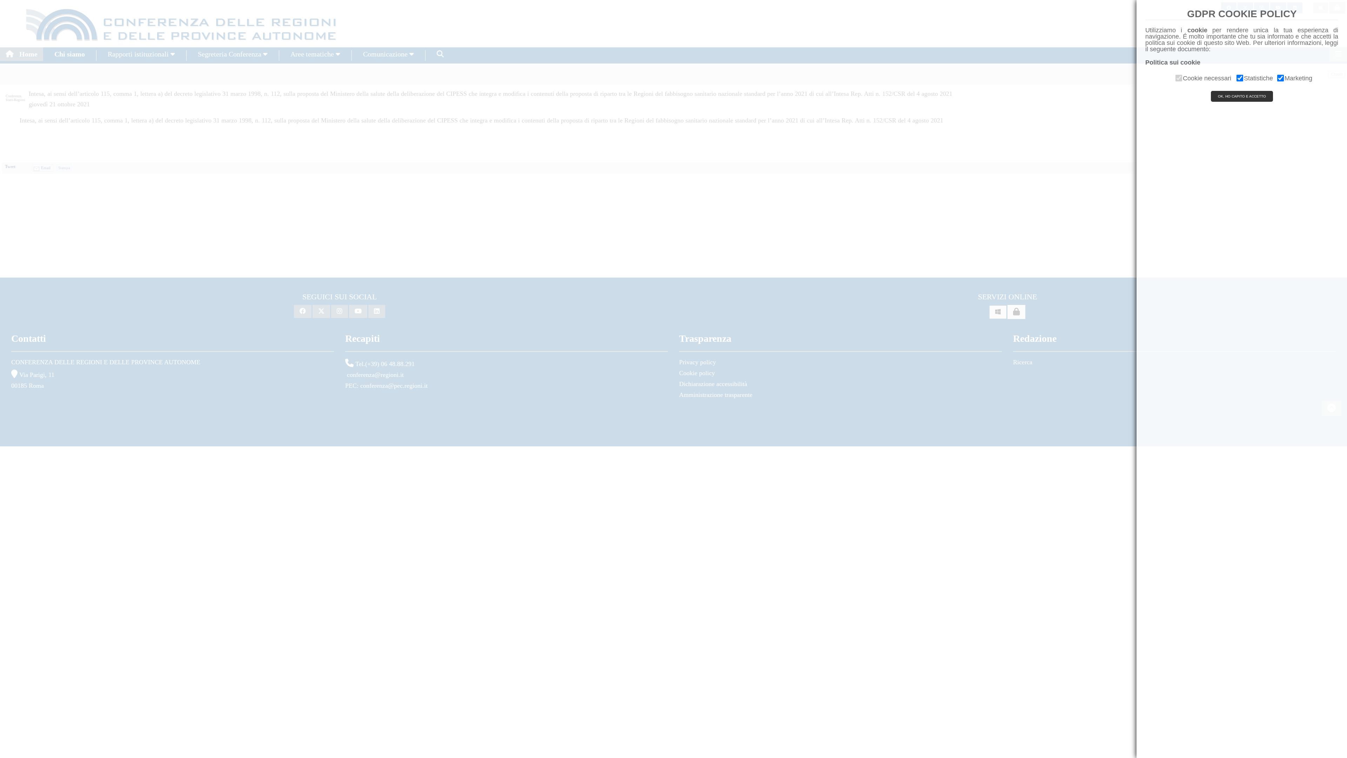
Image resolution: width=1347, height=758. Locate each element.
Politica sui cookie (1172, 62)
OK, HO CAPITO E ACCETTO (1242, 96)
